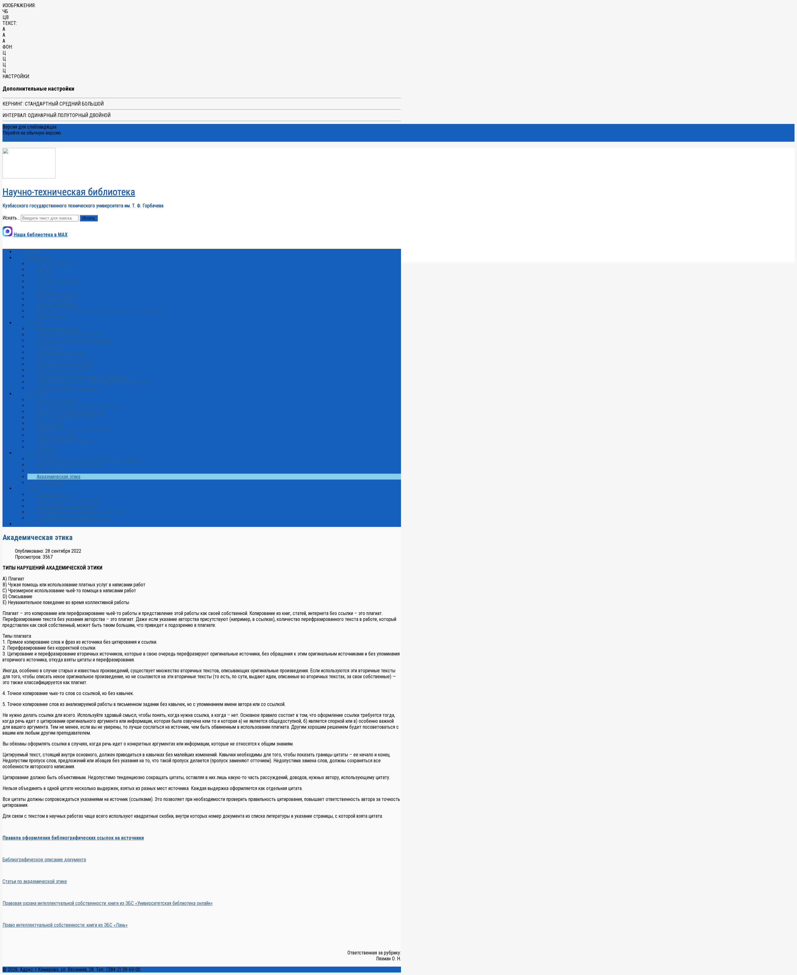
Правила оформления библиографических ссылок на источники (73, 838)
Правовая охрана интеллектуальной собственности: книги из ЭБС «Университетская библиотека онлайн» (107, 903)
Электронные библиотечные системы (75, 340)
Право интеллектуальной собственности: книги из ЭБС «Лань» (65, 925)
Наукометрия (50, 482)
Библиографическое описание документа (44, 860)
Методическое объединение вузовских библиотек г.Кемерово (100, 311)
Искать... (11, 218)
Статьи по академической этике (34, 881)
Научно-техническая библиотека (68, 192)
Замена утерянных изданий (64, 441)
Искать (88, 218)
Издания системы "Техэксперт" (68, 388)
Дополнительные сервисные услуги (73, 518)
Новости (32, 524)
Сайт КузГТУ (15, 139)
